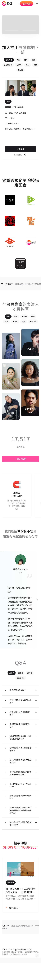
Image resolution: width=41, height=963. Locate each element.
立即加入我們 (20, 459)
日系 (6, 321)
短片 (26, 60)
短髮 (15, 316)
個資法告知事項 (30, 952)
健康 (33, 316)
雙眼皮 (24, 316)
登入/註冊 (27, 3)
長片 (18, 60)
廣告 (33, 60)
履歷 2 (20, 673)
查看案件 (20, 149)
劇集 (35, 65)
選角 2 (29, 673)
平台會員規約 (14, 954)
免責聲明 (23, 954)
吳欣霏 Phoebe (20, 569)
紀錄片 (19, 65)
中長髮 (15, 321)
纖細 (23, 321)
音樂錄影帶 (8, 65)
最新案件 (9, 60)
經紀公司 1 (20, 678)
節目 (27, 65)
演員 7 (11, 673)
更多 (31, 321)
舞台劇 (20, 70)
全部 (8, 316)
